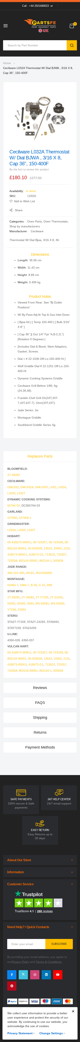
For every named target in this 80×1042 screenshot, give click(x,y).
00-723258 (56, 542)
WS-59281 (42, 603)
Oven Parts (34, 221)
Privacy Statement (20, 1033)
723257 (61, 554)
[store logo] (40, 25)
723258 (12, 560)
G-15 (42, 585)
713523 (50, 554)
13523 (48, 548)
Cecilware (37, 231)
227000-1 (25, 517)
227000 (12, 517)
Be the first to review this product (29, 169)
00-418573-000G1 (19, 542)
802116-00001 (28, 560)
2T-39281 (13, 597)
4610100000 (44, 572)
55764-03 (13, 505)
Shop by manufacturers (24, 226)
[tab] (40, 456)
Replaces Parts (40, 456)
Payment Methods (40, 747)
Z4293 (21, 609)
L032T (21, 493)
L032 (52, 487)
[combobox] (36, 45)
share (19, 210)
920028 (58, 560)
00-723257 (40, 542)
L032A (62, 487)
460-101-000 (15, 572)
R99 (49, 585)
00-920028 (35, 548)
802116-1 (45, 560)
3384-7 (24, 585)
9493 (30, 603)
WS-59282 (57, 603)
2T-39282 (13, 475)
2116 (66, 548)
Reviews (40, 688)
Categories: (17, 221)
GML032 (13, 487)
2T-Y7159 (42, 597)
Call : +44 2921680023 (35, 5)
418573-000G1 (17, 554)
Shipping (40, 717)
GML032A (26, 487)
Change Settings (52, 1033)
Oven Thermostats (55, 221)
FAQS (40, 703)
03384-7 (12, 585)
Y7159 (11, 609)
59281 (11, 603)
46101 (30, 572)
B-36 (34, 585)
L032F (11, 493)
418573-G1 (36, 554)
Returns (40, 732)
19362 (58, 548)
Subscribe (59, 943)
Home (7, 63)
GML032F (41, 487)
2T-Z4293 (56, 597)
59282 (21, 603)
